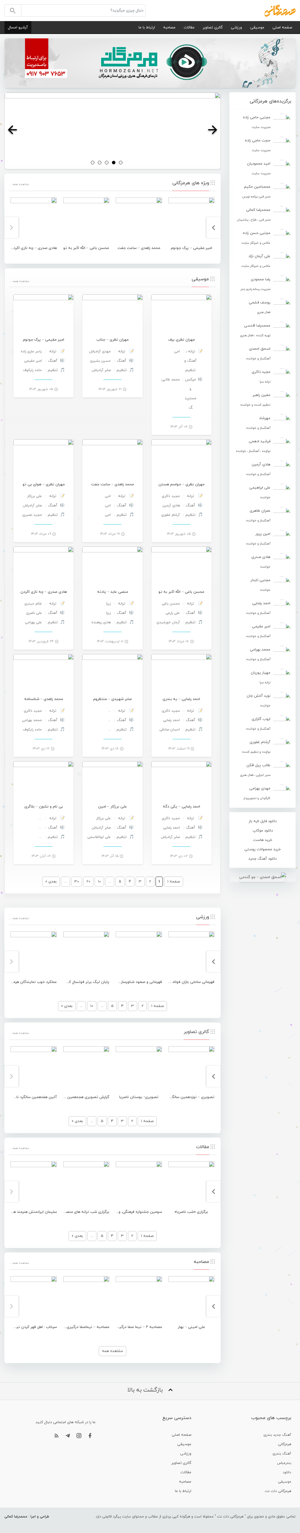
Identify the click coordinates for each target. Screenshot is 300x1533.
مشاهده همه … (19, 184)
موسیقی (257, 27)
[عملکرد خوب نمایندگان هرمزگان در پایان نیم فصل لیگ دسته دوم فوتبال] (34, 954)
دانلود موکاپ (263, 830)
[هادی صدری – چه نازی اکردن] (34, 220)
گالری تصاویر (213, 27)
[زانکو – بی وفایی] (112, 131)
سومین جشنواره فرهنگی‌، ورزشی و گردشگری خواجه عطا (117, 1212)
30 (76, 881)
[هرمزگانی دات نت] (280, 10)
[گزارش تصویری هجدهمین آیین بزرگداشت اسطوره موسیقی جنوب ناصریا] (86, 1069)
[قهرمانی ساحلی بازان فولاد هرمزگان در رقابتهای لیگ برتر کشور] (191, 954)
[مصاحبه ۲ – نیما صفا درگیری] (139, 1299)
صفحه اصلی (282, 27)
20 (88, 881)
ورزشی (236, 27)
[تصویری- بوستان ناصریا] (139, 1069)
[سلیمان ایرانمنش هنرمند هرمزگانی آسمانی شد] (34, 1184)
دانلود (287, 1472)
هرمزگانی (284, 1444)
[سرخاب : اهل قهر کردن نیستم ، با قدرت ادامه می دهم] (34, 1299)
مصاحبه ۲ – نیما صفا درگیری (138, 1327)
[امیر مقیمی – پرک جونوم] (191, 220)
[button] (12, 131)
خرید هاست (262, 840)
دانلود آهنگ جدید (262, 858)
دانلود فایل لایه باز (263, 821)
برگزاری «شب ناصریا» (191, 1212)
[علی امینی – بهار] (191, 1299)
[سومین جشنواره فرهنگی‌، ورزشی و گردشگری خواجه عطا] (139, 1184)
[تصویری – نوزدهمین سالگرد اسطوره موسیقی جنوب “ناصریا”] (191, 1069)
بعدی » (51, 881)
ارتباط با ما (147, 27)
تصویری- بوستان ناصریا (138, 1097)
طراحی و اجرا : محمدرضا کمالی (26, 1516)
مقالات (189, 27)
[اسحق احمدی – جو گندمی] (262, 877)
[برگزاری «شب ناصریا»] (191, 1184)
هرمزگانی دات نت (278, 1491)
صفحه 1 (157, 1006)
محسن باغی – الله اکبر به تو (86, 248)
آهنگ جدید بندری (277, 1435)
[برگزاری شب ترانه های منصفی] (86, 1184)
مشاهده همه (112, 1351)
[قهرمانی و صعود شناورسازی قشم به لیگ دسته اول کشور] (139, 954)
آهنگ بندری (281, 1453)
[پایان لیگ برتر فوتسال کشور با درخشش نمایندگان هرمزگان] (86, 954)
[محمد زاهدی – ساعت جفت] (139, 220)
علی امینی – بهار (191, 1327)
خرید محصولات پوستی (262, 849)
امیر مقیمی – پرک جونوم (191, 248)
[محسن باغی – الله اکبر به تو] (86, 220)
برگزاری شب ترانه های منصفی (85, 1212)
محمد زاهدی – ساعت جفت (138, 248)
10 (99, 881)
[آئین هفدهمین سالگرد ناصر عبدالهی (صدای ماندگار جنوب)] (34, 1069)
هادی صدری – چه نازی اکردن (34, 248)
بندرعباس (284, 1463)
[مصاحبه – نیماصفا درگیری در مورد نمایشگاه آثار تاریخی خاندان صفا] (86, 1299)
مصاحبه (169, 27)
